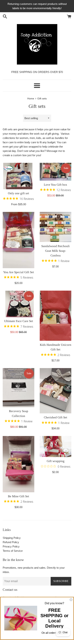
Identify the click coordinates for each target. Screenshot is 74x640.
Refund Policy (11, 542)
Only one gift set (18, 193)
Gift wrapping (55, 461)
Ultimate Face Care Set (18, 321)
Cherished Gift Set (55, 417)
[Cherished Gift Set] (55, 391)
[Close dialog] (71, 599)
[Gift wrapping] (55, 446)
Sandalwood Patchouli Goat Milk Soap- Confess (55, 250)
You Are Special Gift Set (18, 272)
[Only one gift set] (18, 176)
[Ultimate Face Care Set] (18, 304)
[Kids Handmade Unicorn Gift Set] (55, 316)
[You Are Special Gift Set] (18, 240)
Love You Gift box (55, 184)
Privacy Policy (11, 546)
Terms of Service (13, 550)
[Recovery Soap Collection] (18, 387)
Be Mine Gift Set (18, 496)
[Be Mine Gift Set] (18, 464)
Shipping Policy (12, 537)
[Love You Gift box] (55, 172)
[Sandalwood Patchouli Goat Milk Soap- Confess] (55, 227)
